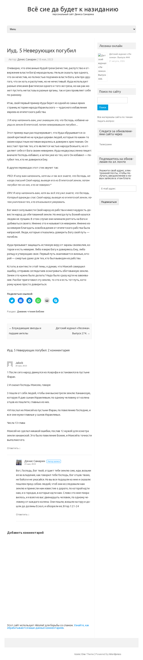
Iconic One (80, 654)
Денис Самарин (26, 59)
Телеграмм (105, 144)
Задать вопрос (105, 121)
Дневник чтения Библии (30, 311)
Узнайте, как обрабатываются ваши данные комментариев (48, 626)
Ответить (13, 448)
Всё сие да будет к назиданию (72, 8)
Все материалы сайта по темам (115, 117)
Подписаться (109, 202)
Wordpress (115, 654)
